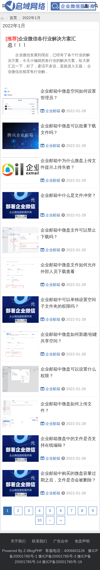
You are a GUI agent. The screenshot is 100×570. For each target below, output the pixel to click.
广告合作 (60, 541)
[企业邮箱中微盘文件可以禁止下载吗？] (20, 252)
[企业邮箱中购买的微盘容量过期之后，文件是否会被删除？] (20, 495)
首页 (13, 18)
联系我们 (39, 541)
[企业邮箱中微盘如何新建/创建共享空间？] (20, 356)
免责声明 (82, 541)
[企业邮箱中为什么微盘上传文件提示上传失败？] (20, 182)
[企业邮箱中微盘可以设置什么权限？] (20, 391)
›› (60, 520)
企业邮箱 (52, 111)
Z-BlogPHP (32, 551)
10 (39, 520)
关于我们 (18, 541)
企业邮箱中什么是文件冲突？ (68, 195)
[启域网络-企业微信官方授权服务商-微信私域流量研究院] (2, 18)
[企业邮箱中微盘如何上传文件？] (20, 426)
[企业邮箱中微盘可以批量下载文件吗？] (20, 148)
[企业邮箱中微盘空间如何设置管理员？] (20, 113)
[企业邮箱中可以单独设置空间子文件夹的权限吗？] (20, 321)
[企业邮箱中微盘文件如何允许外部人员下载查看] (20, 287)
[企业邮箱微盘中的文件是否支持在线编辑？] (20, 460)
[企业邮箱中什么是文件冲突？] (20, 217)
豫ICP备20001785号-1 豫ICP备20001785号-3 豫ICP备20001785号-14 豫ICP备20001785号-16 (53, 556)
